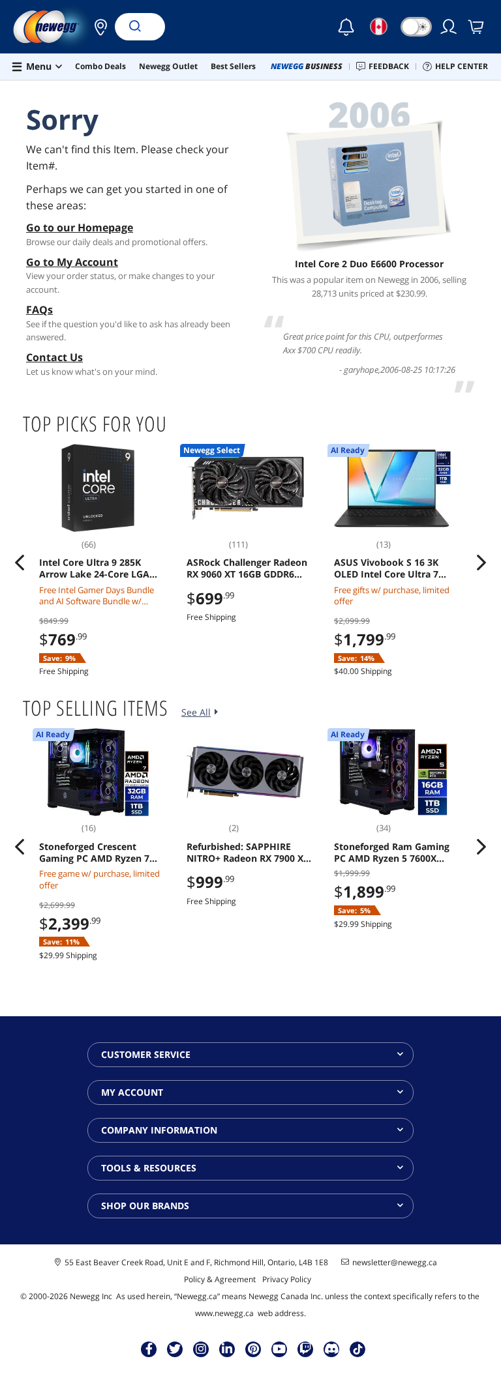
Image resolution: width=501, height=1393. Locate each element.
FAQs (39, 309)
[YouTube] (279, 1349)
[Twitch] (305, 1349)
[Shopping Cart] (477, 26)
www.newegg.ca (224, 1313)
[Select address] (97, 26)
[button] (97, 26)
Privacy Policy (286, 1279)
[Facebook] (149, 1349)
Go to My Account (72, 262)
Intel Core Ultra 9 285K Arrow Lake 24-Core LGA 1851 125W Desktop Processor (94, 568)
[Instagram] (201, 1349)
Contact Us (54, 357)
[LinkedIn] (227, 1349)
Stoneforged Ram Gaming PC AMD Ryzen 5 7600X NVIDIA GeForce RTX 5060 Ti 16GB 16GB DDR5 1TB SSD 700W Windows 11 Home (396, 852)
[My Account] (449, 26)
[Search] (134, 27)
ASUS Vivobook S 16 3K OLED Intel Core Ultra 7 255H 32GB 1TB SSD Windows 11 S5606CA (386, 568)
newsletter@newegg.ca (394, 1262)
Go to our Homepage (79, 227)
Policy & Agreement (220, 1279)
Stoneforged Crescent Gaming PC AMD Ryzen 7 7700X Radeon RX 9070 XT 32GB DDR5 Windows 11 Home (96, 852)
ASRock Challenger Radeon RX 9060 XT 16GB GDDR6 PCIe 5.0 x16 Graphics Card (247, 568)
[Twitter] (175, 1349)
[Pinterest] (253, 1349)
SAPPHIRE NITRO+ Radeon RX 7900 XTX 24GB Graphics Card (250, 852)
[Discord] (331, 1349)
